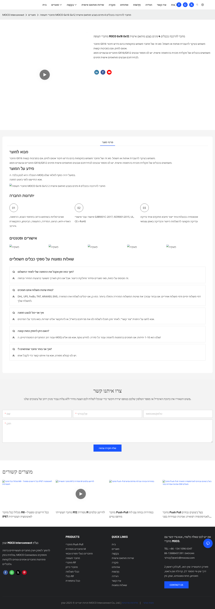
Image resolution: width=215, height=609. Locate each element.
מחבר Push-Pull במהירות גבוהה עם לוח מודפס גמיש (131, 514)
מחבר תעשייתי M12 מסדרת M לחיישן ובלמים (80, 512)
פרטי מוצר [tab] (107, 142)
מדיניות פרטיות (130, 602)
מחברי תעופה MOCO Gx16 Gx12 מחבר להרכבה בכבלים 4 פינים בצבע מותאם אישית (85, 14)
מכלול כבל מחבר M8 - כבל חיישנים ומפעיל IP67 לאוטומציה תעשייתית (25, 514)
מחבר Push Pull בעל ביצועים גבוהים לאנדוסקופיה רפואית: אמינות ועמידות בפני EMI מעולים (186, 514)
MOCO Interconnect (13, 14)
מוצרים (32, 14)
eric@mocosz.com (185, 557)
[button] (176, 4)
